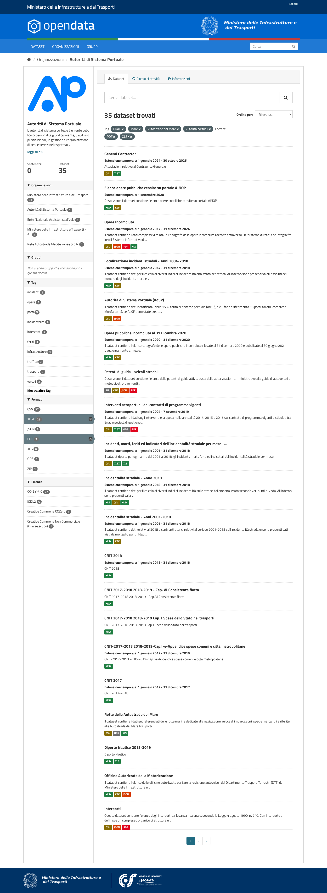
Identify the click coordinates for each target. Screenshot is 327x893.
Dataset (38, 46)
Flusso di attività (148, 78)
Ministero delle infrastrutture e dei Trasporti (71, 7)
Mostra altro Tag (39, 390)
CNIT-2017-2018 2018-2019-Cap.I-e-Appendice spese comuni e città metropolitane (174, 646)
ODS (125, 429)
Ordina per (244, 114)
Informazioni (180, 78)
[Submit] (294, 46)
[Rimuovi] (123, 129)
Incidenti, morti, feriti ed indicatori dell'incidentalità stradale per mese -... (165, 443)
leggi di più (35, 151)
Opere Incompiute (119, 222)
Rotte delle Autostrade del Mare (131, 714)
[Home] (29, 59)
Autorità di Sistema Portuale (97, 59)
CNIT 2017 (113, 680)
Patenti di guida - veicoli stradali (131, 372)
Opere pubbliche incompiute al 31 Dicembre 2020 (145, 333)
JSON (117, 246)
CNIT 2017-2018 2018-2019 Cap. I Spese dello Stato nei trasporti (159, 618)
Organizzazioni (65, 46)
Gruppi (93, 46)
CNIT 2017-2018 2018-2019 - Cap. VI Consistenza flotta (151, 590)
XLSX (117, 173)
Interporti (112, 808)
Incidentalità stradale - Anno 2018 (133, 478)
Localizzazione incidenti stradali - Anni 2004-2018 (146, 261)
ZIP (107, 390)
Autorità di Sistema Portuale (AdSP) (134, 300)
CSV (108, 173)
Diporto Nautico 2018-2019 (127, 747)
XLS (134, 246)
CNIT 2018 (113, 555)
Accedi (293, 3)
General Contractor (120, 154)
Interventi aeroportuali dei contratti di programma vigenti (152, 405)
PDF (126, 246)
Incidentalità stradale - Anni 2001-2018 (137, 517)
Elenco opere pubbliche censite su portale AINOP (145, 188)
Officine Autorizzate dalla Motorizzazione (138, 775)
